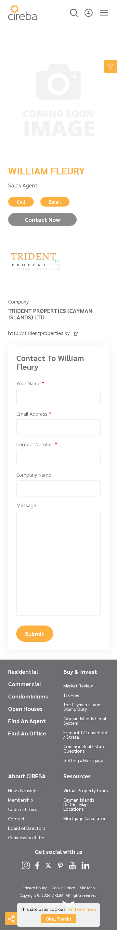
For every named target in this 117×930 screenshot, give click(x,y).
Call (21, 202)
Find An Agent (27, 721)
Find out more (82, 909)
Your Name (30, 383)
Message (26, 505)
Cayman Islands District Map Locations (78, 804)
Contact (16, 818)
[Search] (74, 11)
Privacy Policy (34, 887)
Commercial (24, 684)
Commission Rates (27, 837)
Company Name (33, 474)
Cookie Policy (63, 887)
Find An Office (27, 733)
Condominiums (28, 696)
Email (55, 202)
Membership (20, 799)
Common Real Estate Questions (84, 748)
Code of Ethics (22, 809)
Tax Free (71, 695)
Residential (23, 671)
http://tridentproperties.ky (39, 332)
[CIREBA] (22, 18)
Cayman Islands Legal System (84, 720)
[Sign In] (88, 11)
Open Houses (25, 708)
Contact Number (36, 444)
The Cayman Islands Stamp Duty (83, 706)
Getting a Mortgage (83, 760)
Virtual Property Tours (85, 790)
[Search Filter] (110, 66)
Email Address (33, 413)
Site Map (87, 887)
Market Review (78, 685)
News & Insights (24, 790)
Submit (35, 633)
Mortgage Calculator (84, 818)
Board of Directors (27, 828)
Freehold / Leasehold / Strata (85, 734)
